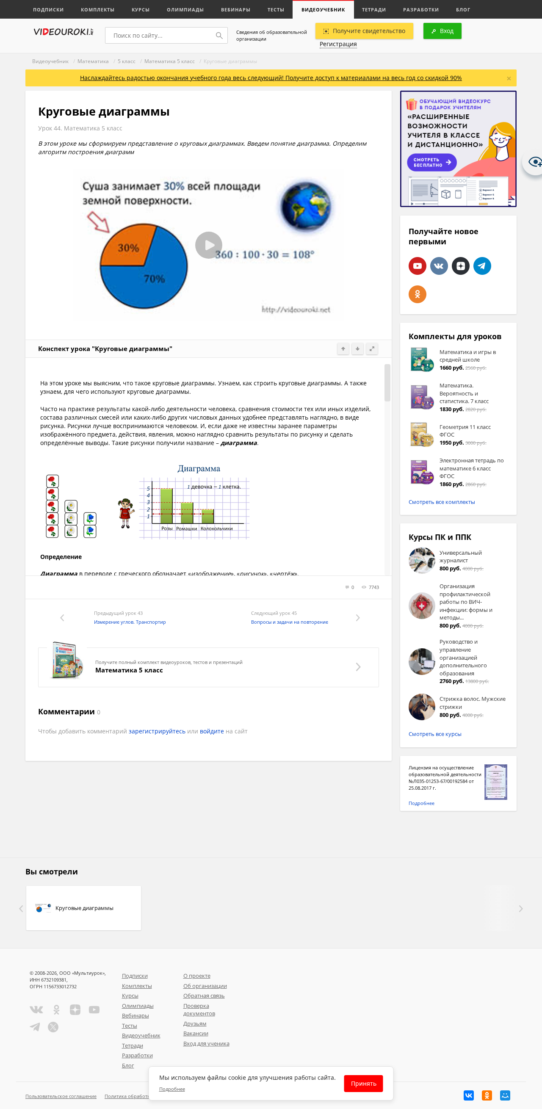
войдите (212, 731)
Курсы (141, 9)
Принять (363, 1083)
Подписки (48, 9)
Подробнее (421, 803)
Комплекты (98, 9)
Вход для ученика (206, 1043)
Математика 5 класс (169, 61)
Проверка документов (199, 1010)
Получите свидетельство (369, 31)
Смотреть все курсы (435, 734)
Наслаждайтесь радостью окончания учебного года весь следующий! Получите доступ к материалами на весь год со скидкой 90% (271, 78)
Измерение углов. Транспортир (130, 622)
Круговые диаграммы (84, 908)
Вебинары (236, 9)
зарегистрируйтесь (157, 731)
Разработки (421, 9)
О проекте (196, 975)
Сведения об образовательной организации (271, 35)
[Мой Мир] (505, 1095)
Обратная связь (204, 995)
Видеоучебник (323, 9)
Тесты (276, 9)
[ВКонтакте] (469, 1095)
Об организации (205, 986)
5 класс (127, 61)
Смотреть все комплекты (442, 502)
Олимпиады (185, 9)
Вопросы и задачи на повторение (289, 622)
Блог (463, 9)
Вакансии (195, 1033)
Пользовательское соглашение (61, 1096)
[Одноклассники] (487, 1095)
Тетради (374, 9)
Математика (93, 61)
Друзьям (195, 1023)
